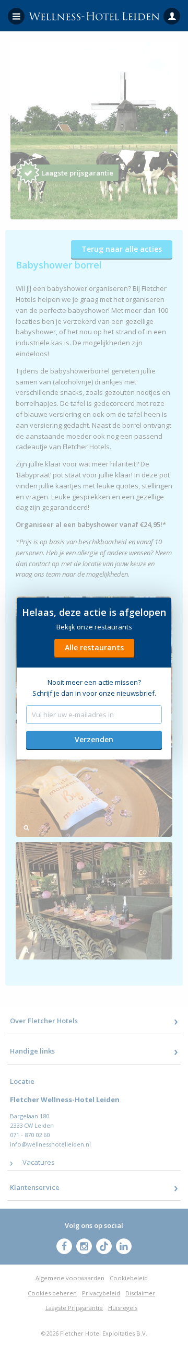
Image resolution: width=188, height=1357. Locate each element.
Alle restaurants (94, 647)
